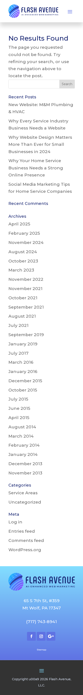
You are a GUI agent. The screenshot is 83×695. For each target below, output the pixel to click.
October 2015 (22, 390)
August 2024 (22, 251)
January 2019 (22, 344)
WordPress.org (24, 549)
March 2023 (21, 270)
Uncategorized (24, 502)
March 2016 (20, 362)
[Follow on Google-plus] (50, 636)
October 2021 (22, 297)
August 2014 (22, 426)
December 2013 (25, 463)
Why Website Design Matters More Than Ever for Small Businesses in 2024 (40, 144)
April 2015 (18, 417)
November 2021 (25, 288)
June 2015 (19, 408)
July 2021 (18, 325)
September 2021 (26, 307)
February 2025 (24, 233)
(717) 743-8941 (41, 621)
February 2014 (24, 445)
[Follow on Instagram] (41, 636)
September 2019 (26, 334)
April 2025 (19, 224)
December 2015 (25, 380)
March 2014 (21, 436)
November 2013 (25, 473)
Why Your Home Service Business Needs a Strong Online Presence (35, 168)
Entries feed (21, 531)
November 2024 (26, 242)
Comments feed (26, 540)
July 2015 (18, 399)
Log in (15, 522)
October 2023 (23, 261)
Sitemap (41, 649)
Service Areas (23, 492)
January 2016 (22, 371)
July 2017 (18, 353)
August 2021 (22, 316)
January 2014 (23, 454)
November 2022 (25, 279)
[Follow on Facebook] (31, 636)
